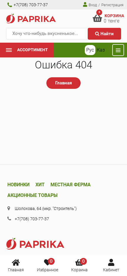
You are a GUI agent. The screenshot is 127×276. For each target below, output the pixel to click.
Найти (106, 33)
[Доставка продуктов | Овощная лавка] (31, 18)
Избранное (47, 265)
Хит (40, 184)
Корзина (79, 265)
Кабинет (111, 269)
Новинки (18, 184)
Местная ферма (71, 184)
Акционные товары (32, 195)
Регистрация (112, 5)
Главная (16, 269)
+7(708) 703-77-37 (30, 4)
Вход (92, 5)
